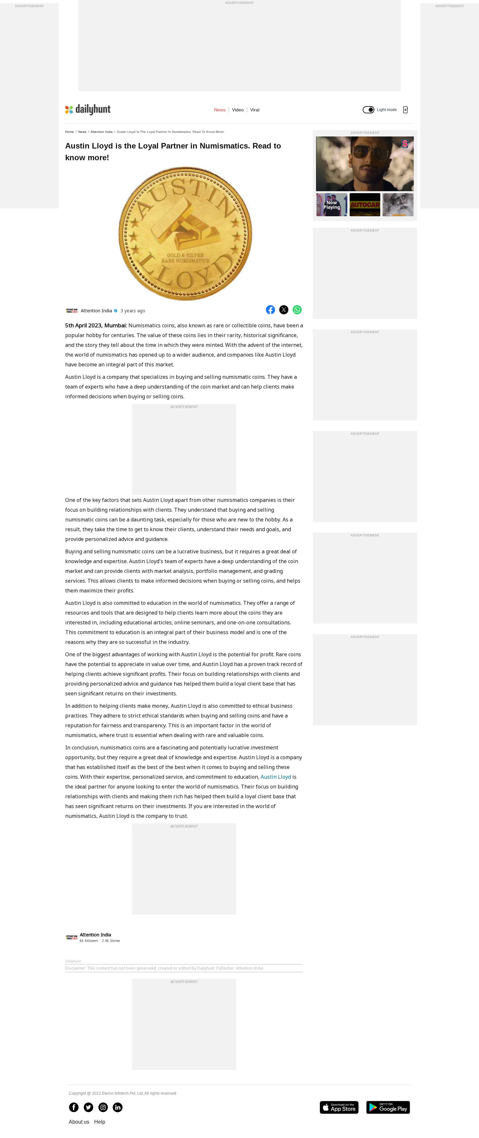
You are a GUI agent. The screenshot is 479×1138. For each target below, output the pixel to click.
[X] (88, 1107)
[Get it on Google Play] (388, 1107)
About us (79, 1122)
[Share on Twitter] (284, 310)
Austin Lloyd (276, 776)
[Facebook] (74, 1107)
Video (238, 109)
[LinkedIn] (118, 1107)
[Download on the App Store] (339, 1107)
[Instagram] (103, 1107)
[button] (368, 110)
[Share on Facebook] (270, 310)
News (219, 109)
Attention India (102, 132)
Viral (254, 109)
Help (99, 1122)
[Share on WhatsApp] (297, 310)
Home (69, 132)
